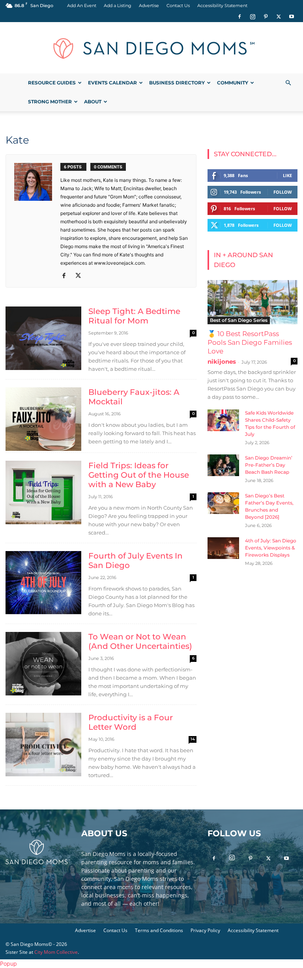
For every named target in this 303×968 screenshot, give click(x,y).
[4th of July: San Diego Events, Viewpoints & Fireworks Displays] (223, 548)
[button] (288, 83)
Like (287, 175)
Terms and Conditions (159, 930)
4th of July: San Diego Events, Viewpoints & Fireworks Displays (270, 548)
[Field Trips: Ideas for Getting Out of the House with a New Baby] (43, 492)
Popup (8, 963)
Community (232, 83)
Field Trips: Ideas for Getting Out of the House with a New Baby (138, 475)
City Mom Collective (56, 952)
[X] (278, 16)
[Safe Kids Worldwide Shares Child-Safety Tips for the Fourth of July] (223, 420)
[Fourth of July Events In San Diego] (43, 583)
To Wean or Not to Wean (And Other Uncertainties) (140, 641)
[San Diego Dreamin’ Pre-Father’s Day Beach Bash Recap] (223, 465)
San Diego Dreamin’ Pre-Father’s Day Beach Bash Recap (268, 465)
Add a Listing (117, 5)
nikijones (222, 361)
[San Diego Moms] (151, 48)
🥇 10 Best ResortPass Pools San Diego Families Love (250, 342)
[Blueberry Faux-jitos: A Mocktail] (43, 419)
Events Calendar (112, 83)
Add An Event (81, 5)
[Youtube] (291, 16)
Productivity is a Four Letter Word (130, 722)
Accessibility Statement (222, 5)
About (92, 102)
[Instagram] (252, 16)
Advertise (149, 5)
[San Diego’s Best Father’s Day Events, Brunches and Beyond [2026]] (223, 503)
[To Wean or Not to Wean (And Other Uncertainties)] (43, 663)
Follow (282, 192)
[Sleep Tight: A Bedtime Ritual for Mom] (43, 338)
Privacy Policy (205, 930)
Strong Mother (50, 102)
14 (193, 739)
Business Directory (177, 83)
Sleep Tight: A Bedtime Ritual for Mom (134, 315)
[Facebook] (239, 16)
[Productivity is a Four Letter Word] (43, 744)
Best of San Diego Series (238, 320)
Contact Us (178, 5)
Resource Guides (52, 83)
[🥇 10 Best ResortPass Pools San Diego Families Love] (252, 302)
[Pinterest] (265, 16)
